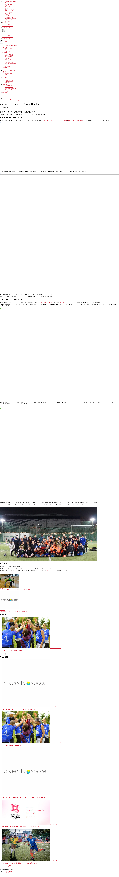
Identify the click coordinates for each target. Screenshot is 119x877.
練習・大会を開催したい (10, 18)
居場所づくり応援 (9, 10)
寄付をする (7, 21)
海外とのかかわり (9, 12)
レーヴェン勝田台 (72, 120)
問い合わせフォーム (51, 570)
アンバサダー (8, 6)
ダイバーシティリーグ (5, 573)
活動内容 (4, 8)
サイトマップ (5, 866)
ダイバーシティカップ (10, 9)
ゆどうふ (71, 302)
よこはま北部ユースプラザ (55, 120)
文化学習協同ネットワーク (45, 302)
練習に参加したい (9, 15)
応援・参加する (6, 14)
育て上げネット (64, 302)
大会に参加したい (9, 17)
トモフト (65, 120)
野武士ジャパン (80, 120)
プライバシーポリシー (7, 865)
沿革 (6, 5)
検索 (4, 31)
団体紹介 (4, 2)
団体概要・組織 (8, 4)
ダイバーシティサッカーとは (9, 1)
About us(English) (6, 27)
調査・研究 (7, 13)
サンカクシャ (45, 120)
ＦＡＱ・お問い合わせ (7, 26)
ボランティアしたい (9, 19)
